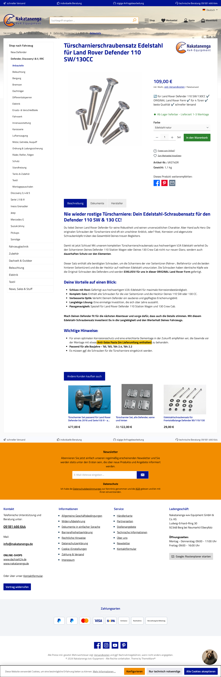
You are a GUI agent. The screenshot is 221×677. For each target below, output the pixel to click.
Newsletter (123, 543)
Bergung (16, 78)
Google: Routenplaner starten (193, 556)
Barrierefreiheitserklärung (77, 532)
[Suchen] (135, 20)
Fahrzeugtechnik (18, 246)
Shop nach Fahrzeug (21, 45)
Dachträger (18, 91)
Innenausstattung (21, 123)
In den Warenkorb (197, 137)
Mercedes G (17, 219)
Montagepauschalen (22, 186)
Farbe (156, 122)
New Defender (19, 52)
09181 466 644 (209, 3)
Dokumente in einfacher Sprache (81, 527)
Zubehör (14, 253)
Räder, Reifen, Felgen (23, 154)
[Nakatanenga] (193, 53)
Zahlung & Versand (73, 554)
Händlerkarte (124, 516)
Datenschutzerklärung (75, 543)
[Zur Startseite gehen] (22, 20)
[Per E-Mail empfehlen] (172, 182)
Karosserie (17, 129)
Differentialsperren (22, 97)
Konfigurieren (134, 671)
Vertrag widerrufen (17, 587)
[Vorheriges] (66, 406)
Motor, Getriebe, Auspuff (24, 142)
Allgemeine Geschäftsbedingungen (82, 516)
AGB (138, 489)
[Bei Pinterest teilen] (164, 182)
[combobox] (90, 20)
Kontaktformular (33, 576)
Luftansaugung (20, 135)
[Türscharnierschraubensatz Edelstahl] (105, 109)
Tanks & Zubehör (21, 174)
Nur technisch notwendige (164, 671)
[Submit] (143, 475)
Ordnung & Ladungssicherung (27, 148)
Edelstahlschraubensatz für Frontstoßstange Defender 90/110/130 (184, 419)
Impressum (68, 560)
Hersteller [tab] (117, 203)
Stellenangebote (126, 527)
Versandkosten (102, 655)
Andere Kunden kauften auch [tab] (84, 376)
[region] (105, 109)
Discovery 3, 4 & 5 (20, 193)
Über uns (122, 538)
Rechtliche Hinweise (74, 538)
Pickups (15, 233)
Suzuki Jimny (17, 226)
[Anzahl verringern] (157, 137)
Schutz (15, 161)
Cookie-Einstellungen (74, 549)
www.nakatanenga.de (16, 563)
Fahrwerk (17, 116)
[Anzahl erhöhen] (172, 137)
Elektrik (16, 103)
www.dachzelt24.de (14, 559)
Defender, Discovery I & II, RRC (27, 59)
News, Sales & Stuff (20, 289)
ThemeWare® (149, 658)
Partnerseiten (125, 521)
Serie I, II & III (18, 199)
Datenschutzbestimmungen (87, 489)
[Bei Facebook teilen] (157, 182)
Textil (15, 180)
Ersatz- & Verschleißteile (25, 110)
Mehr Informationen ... (104, 671)
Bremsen (17, 84)
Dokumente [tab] (97, 203)
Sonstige (15, 239)
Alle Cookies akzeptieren (200, 671)
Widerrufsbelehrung (73, 521)
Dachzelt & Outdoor (20, 261)
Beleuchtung (18, 72)
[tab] (75, 203)
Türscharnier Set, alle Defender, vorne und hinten (135, 419)
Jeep (13, 213)
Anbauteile (18, 65)
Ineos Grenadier (19, 206)
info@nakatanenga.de (18, 544)
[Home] (20, 33)
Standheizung (19, 167)
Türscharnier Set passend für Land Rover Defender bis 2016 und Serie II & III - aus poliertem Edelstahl (89, 419)
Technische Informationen (132, 532)
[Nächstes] (207, 406)
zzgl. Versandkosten (174, 87)
